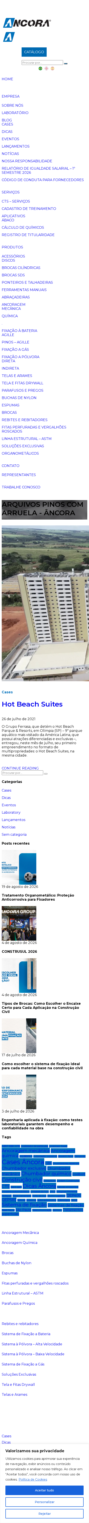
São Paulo (23, 1210)
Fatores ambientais (67, 1187)
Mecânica (11, 309)
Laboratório (15, 113)
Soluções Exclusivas (23, 446)
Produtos (12, 247)
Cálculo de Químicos (23, 227)
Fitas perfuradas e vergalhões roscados (35, 1283)
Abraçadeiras (16, 297)
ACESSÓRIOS (13, 256)
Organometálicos (20, 453)
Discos (8, 260)
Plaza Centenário (22, 1196)
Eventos (10, 139)
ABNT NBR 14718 (11, 1146)
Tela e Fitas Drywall (22, 383)
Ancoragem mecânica (26, 1150)
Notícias (10, 154)
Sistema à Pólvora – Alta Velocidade (32, 1344)
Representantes (19, 475)
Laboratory (11, 812)
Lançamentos (16, 146)
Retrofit (21, 1200)
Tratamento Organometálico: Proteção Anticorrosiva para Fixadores (38, 897)
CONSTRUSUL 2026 (19, 952)
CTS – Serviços (16, 201)
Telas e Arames (17, 376)
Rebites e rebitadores (25, 420)
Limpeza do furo (39, 1191)
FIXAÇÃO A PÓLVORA (20, 357)
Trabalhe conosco (21, 487)
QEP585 (9, 1200)
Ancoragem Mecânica (20, 1233)
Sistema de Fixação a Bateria (26, 1334)
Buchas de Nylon (19, 398)
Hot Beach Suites (32, 704)
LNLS (53, 1191)
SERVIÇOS (11, 192)
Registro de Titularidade (28, 235)
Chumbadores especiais (66, 1163)
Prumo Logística (56, 1196)
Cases (7, 124)
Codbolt (78, 1174)
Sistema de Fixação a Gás (23, 1364)
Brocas (9, 413)
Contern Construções (68, 1180)
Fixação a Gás (15, 350)
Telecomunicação (42, 1210)
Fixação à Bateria (19, 331)
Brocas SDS (13, 275)
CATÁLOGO (34, 52)
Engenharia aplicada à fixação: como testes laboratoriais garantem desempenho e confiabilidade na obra (42, 1124)
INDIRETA (10, 368)
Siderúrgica (63, 1200)
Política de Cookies (33, 1479)
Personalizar (44, 1502)
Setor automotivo (46, 1200)
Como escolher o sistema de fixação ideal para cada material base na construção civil (42, 1066)
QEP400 (73, 1195)
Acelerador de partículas (34, 1146)
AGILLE (8, 335)
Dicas (7, 132)
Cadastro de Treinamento (29, 209)
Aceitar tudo (44, 1490)
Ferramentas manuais (24, 290)
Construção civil (22, 1180)
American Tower (58, 1146)
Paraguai (7, 1196)
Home (7, 79)
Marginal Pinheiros (66, 1191)
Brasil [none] (40, 68)
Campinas (80, 1156)
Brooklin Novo (65, 1156)
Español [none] (52, 68)
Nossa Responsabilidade (27, 161)
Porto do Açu (39, 1196)
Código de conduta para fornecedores (43, 180)
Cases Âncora (23, 1162)
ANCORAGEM (13, 305)
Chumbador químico (46, 1174)
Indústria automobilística (16, 1191)
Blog (7, 120)
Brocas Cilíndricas (21, 268)
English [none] (46, 68)
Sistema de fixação (24, 1205)
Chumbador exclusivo (24, 1168)
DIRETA (8, 361)
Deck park (16, 1187)
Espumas (10, 405)
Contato (10, 466)
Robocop (31, 1200)
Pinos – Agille (15, 342)
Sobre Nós (12, 105)
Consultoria (49, 1180)
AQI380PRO (25, 1156)
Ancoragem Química (19, 1243)
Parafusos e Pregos (22, 390)
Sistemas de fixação (66, 1205)
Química (10, 316)
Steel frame (8, 1210)
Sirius (74, 1200)
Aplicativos (13, 216)
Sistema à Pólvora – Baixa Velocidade (33, 1354)
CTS (6, 1186)
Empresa (10, 96)
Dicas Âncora (39, 1186)
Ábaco (8, 220)
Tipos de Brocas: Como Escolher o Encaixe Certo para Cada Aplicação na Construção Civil (41, 1007)
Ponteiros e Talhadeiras (27, 282)
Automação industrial (45, 1156)
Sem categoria (14, 834)
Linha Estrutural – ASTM (27, 439)
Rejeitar (44, 1514)
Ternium (57, 1210)
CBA (48, 1163)
